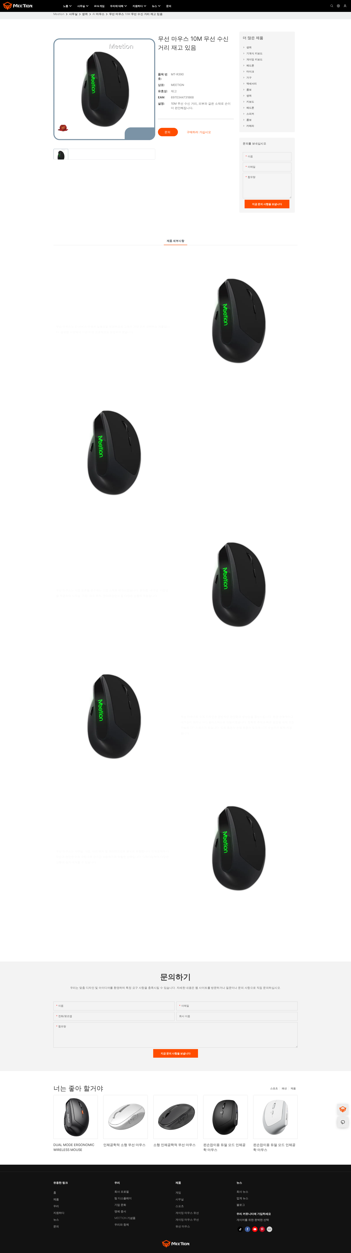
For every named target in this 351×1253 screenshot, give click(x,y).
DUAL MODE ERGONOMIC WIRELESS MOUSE (73, 1147)
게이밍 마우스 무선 (187, 1219)
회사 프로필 (121, 1191)
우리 (56, 1206)
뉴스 (56, 1219)
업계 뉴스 (242, 1198)
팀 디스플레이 (123, 1198)
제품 (293, 1088)
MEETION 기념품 (124, 1218)
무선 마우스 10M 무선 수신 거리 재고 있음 (136, 14)
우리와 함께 (121, 1224)
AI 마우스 (99, 14)
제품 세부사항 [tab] (175, 241)
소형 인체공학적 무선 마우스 (174, 1145)
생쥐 (85, 14)
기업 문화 (120, 1205)
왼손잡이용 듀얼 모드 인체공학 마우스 (224, 1147)
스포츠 (274, 1088)
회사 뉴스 (242, 1191)
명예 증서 (120, 1211)
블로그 (241, 1205)
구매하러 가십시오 (199, 132)
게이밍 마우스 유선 (187, 1213)
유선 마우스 (183, 1226)
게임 (178, 1192)
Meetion (58, 14)
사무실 (73, 14)
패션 (284, 1088)
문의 (168, 132)
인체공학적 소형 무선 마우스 (124, 1145)
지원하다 (58, 1213)
